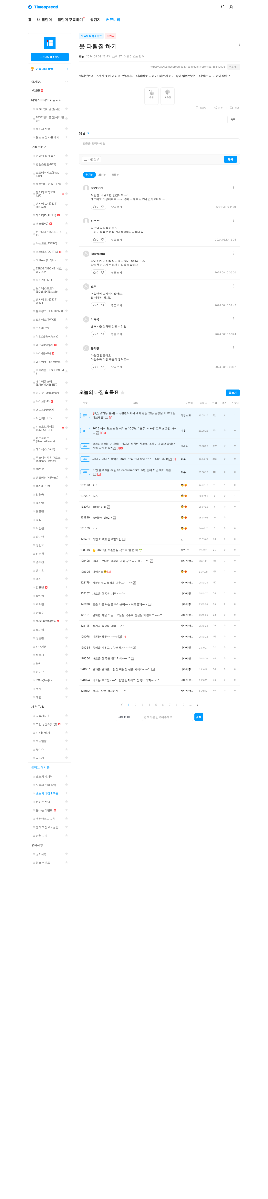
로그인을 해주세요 (49, 56)
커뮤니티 (113, 19)
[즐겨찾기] (122, 392)
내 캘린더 (44, 19)
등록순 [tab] (115, 174)
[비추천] (103, 206)
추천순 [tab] (89, 174)
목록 (233, 119)
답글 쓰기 (116, 206)
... (190, 704)
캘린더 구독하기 (70, 19)
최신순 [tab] (102, 174)
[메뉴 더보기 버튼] (238, 44)
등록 (230, 159)
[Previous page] (121, 704)
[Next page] (197, 704)
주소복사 (233, 66)
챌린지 (95, 19)
